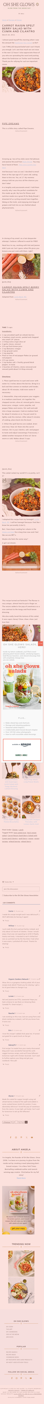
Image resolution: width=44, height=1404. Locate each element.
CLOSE (40, 643)
